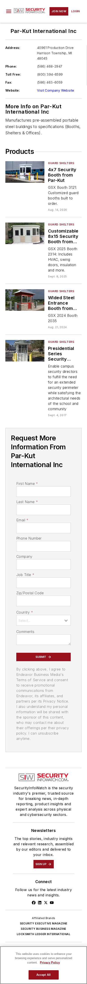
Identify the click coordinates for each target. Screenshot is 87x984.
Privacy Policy (50, 962)
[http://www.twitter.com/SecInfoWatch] (46, 902)
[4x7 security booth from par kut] (24, 172)
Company (24, 556)
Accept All (43, 974)
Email (22, 520)
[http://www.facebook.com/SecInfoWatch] (33, 902)
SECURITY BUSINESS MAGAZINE (43, 928)
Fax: (8, 82)
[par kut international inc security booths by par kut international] (24, 350)
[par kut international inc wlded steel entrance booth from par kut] (24, 300)
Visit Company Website (55, 90)
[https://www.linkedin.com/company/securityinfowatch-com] (39, 902)
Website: (12, 90)
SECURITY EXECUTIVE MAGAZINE (43, 923)
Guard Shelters (61, 163)
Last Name (27, 502)
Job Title (25, 574)
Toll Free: (13, 74)
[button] (8, 11)
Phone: (11, 66)
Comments (25, 631)
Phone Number (29, 538)
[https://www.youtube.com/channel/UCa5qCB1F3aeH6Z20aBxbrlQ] (52, 902)
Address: (12, 48)
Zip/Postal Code (30, 593)
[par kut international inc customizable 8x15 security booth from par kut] (24, 233)
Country (24, 612)
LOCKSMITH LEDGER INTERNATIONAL (43, 934)
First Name (27, 483)
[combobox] (43, 620)
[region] (43, 965)
